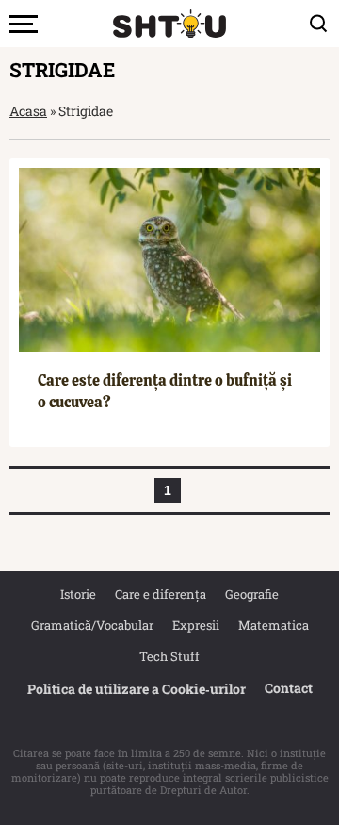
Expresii (195, 625)
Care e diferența (160, 594)
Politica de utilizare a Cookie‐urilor (136, 689)
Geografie (252, 594)
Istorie (78, 594)
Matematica (273, 625)
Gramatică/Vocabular (92, 625)
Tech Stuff (169, 656)
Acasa (28, 111)
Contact (289, 688)
